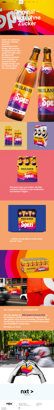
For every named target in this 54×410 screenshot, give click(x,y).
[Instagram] (19, 408)
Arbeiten (20, 403)
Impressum (25, 405)
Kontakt (25, 403)
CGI (23, 404)
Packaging (20, 405)
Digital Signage (21, 404)
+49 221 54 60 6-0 (4, 407)
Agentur (22, 403)
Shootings (25, 404)
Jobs (22, 405)
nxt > (27, 391)
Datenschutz (28, 405)
